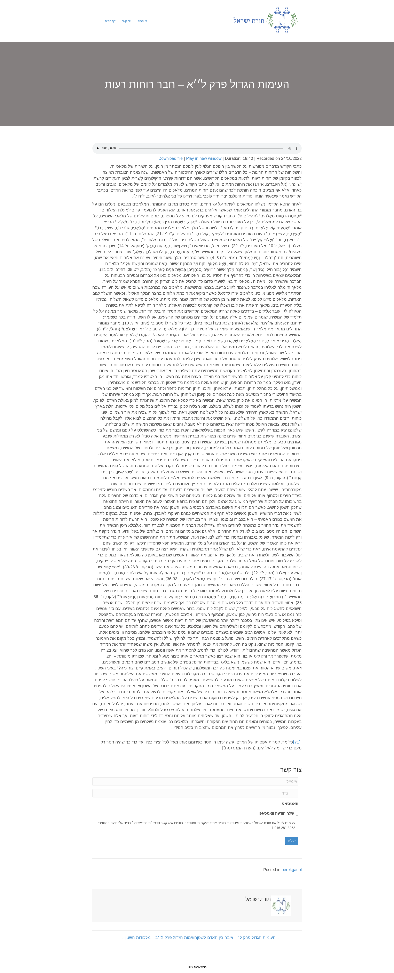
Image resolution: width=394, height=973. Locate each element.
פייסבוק (142, 21)
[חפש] (98, 21)
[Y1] (296, 742)
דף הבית (110, 21)
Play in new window (203, 158)
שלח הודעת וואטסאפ (276, 813)
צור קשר (127, 21)
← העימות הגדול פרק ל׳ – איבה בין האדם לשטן (239, 937)
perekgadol (292, 869)
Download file (170, 158)
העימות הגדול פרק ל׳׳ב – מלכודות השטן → (158, 937)
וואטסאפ (290, 803)
